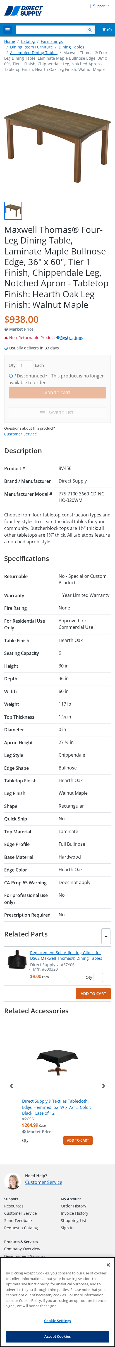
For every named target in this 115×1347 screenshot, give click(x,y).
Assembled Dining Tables (34, 52)
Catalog (28, 41)
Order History (73, 1206)
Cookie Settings (57, 1320)
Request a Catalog (21, 1227)
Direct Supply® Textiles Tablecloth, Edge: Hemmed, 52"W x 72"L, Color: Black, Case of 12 (56, 1107)
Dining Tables (71, 47)
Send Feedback (18, 1220)
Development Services (24, 1256)
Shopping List (73, 1220)
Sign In (67, 1227)
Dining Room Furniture (31, 47)
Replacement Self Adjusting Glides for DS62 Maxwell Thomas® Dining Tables (66, 955)
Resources (13, 1206)
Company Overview (22, 1248)
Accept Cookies (57, 1336)
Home (9, 41)
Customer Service (20, 434)
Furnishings (52, 41)
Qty (89, 977)
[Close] (108, 1265)
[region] (57, 1302)
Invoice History (74, 1213)
